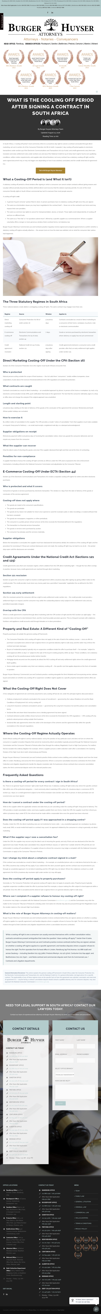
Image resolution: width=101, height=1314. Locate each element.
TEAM (77, 1191)
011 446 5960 (13, 1154)
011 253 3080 (13, 1081)
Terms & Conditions (45, 1310)
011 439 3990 (13, 1130)
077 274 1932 (13, 1148)
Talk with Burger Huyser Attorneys (50, 170)
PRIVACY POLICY (81, 1229)
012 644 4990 (13, 1118)
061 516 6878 (23, 1056)
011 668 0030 (13, 1068)
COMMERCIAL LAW (82, 1212)
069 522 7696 (13, 1062)
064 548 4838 (23, 1093)
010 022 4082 (13, 1142)
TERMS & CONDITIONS (83, 1223)
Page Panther (61, 1310)
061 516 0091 (24, 1068)
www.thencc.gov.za (62, 900)
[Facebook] (4, 1294)
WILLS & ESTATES (81, 1218)
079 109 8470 (23, 1154)
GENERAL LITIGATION (83, 1202)
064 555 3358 (23, 1081)
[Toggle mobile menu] (97, 92)
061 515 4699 (23, 1130)
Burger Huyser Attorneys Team (51, 129)
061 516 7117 (23, 1118)
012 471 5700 (13, 1093)
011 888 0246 (13, 1056)
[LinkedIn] (7, 1294)
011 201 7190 (13, 1105)
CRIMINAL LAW (80, 1207)
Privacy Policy (32, 1310)
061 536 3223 (23, 1105)
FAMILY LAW (79, 1196)
